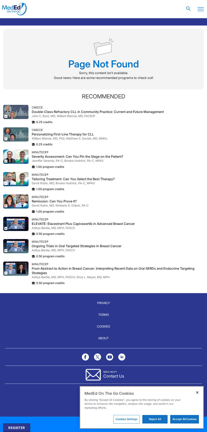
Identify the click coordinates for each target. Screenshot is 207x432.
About (103, 338)
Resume (16, 112)
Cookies (103, 326)
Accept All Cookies (184, 419)
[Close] (197, 392)
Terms (103, 315)
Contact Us (113, 376)
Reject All (155, 419)
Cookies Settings (126, 419)
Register (16, 428)
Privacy (103, 303)
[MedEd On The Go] (14, 9)
